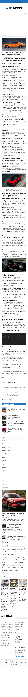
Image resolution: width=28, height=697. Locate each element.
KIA (3, 560)
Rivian (13, 565)
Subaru (10, 568)
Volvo (12, 570)
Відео (3, 444)
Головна (3, 34)
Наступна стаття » (14, 392)
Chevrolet (17, 552)
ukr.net (20, 652)
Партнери (4, 464)
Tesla (14, 567)
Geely (15, 554)
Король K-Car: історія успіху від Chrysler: (22, 590)
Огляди (10, 34)
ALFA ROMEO (4, 549)
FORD (11, 554)
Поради (4, 467)
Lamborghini (7, 559)
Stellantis (5, 568)
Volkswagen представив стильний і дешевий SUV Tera (14, 388)
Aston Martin (10, 549)
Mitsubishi (14, 562)
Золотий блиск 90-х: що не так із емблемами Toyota (13, 591)
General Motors (19, 554)
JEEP (24, 557)
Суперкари (5, 484)
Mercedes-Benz (7, 562)
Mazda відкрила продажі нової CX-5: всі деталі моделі (14, 514)
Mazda (16, 560)
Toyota (20, 567)
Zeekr (3, 572)
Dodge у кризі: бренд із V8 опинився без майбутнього (16, 422)
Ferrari (4, 555)
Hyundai (16, 557)
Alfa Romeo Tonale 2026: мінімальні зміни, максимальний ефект (14, 526)
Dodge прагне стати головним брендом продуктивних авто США (16, 409)
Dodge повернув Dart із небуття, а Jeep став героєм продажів (16, 429)
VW (15, 570)
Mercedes (22, 560)
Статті (3, 477)
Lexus (12, 559)
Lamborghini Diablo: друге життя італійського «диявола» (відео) (14, 394)
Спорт (3, 474)
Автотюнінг (5, 440)
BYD (6, 552)
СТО (3, 480)
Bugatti (3, 552)
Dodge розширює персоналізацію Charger (15, 416)
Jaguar (21, 557)
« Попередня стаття (14, 385)
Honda (10, 557)
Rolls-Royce (17, 565)
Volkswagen (6, 570)
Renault (10, 565)
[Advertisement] (14, 24)
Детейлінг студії (6, 450)
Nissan (20, 562)
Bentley (18, 549)
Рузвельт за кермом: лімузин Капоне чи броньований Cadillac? (4, 592)
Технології (5, 487)
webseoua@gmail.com (21, 631)
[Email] (14, 382)
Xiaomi (18, 570)
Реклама (4, 470)
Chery (13, 552)
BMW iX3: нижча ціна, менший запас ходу (16, 536)
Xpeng (22, 570)
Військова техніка (7, 447)
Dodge (9, 399)
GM (7, 557)
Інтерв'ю (4, 454)
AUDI (15, 549)
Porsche (5, 565)
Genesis (4, 557)
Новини (7, 34)
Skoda (21, 565)
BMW (22, 549)
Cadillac (10, 552)
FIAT (7, 554)
